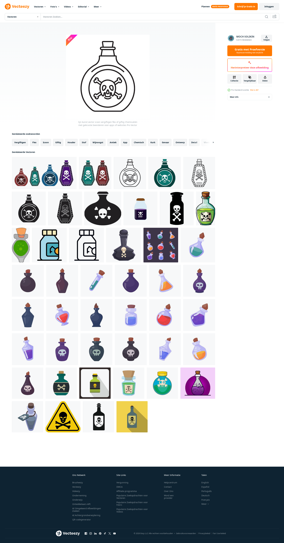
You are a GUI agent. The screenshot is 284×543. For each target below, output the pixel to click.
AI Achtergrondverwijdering (86, 515)
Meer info (234, 97)
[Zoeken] (266, 16)
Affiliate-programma (126, 491)
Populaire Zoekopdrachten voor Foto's (132, 503)
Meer (96, 6)
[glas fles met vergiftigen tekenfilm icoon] (128, 383)
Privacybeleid (204, 533)
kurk (152, 142)
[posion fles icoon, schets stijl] (86, 245)
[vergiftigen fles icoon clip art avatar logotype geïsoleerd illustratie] (61, 383)
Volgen (266, 40)
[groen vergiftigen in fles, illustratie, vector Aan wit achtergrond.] (21, 245)
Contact (168, 486)
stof (84, 142)
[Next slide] (210, 142)
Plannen (205, 6)
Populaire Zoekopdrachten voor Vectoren (132, 496)
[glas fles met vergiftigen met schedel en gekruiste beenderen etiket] (27, 416)
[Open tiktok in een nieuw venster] (105, 533)
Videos (67, 6)
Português (206, 491)
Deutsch (205, 495)
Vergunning (122, 482)
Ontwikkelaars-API (81, 504)
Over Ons (168, 491)
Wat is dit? (254, 90)
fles (34, 142)
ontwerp (180, 142)
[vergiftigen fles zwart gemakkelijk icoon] (98, 416)
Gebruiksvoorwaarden (186, 533)
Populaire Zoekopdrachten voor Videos (132, 510)
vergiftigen (20, 142)
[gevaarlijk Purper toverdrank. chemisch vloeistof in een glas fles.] (197, 383)
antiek (113, 142)
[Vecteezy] (17, 7)
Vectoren (38, 6)
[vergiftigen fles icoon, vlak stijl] (95, 383)
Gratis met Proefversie (250, 51)
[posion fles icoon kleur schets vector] (49, 245)
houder (71, 142)
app (125, 142)
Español (205, 486)
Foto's (53, 6)
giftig (58, 142)
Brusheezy (77, 482)
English (205, 482)
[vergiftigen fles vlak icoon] (132, 416)
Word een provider (169, 496)
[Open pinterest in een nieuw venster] (100, 533)
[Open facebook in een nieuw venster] (86, 533)
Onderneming (79, 495)
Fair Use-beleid (219, 533)
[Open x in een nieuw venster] (110, 533)
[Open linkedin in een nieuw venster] (95, 533)
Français (205, 499)
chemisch (139, 142)
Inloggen (269, 6)
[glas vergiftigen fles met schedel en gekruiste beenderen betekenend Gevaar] (123, 245)
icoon (46, 142)
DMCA (119, 486)
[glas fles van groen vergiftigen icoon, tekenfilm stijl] (162, 383)
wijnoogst (98, 142)
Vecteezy (76, 486)
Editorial (82, 6)
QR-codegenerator (81, 519)
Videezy (76, 491)
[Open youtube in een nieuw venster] (114, 533)
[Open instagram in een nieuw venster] (90, 533)
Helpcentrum (170, 482)
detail (194, 142)
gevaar (165, 142)
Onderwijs (77, 499)
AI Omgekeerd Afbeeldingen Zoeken (86, 509)
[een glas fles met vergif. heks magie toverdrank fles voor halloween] (160, 245)
